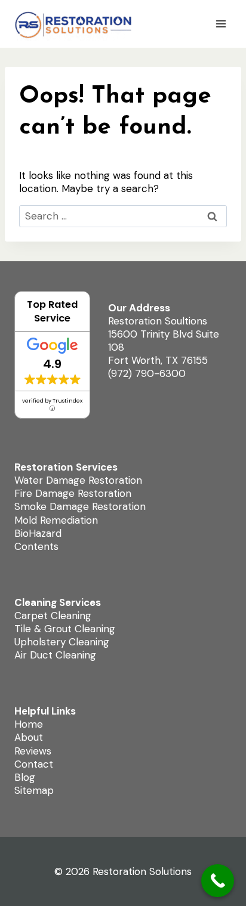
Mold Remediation (56, 520)
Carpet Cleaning (52, 615)
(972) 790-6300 (147, 373)
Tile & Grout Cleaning (64, 628)
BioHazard (37, 533)
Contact (33, 764)
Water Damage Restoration (78, 480)
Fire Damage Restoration (72, 493)
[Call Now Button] (217, 880)
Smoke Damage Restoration (80, 506)
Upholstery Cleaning (61, 641)
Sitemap (34, 790)
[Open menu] (221, 23)
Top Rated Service (52, 311)
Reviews (32, 750)
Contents (36, 546)
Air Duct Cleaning (55, 654)
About (28, 737)
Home (28, 724)
